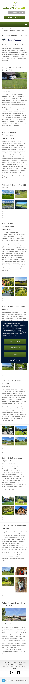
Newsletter (6, 666)
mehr (15, 354)
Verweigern (15, 348)
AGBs (14, 668)
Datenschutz (22, 666)
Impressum (14, 666)
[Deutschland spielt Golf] (14, 5)
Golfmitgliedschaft (11, 664)
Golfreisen (6, 663)
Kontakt (21, 664)
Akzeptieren (15, 341)
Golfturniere (22, 663)
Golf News (14, 663)
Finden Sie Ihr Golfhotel (14, 17)
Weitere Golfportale (15, 12)
